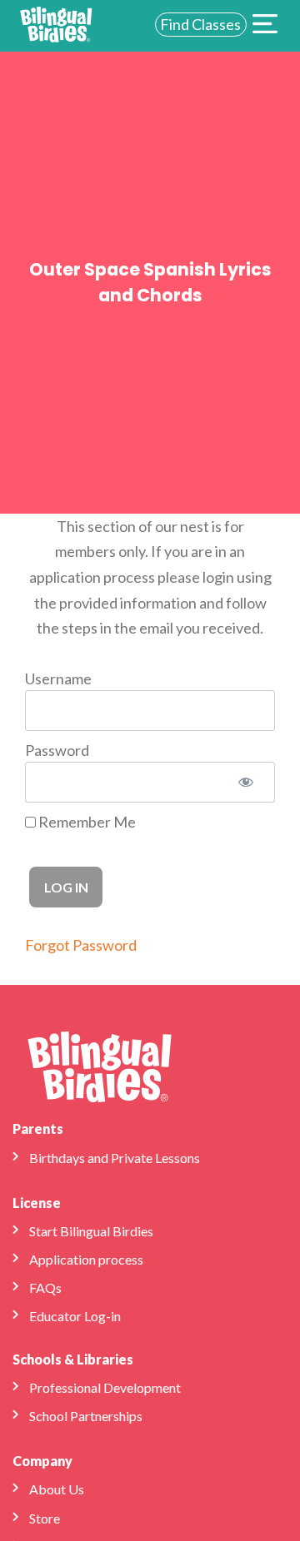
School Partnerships (85, 1416)
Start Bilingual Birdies (91, 1231)
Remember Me (86, 822)
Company (42, 1461)
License (36, 1202)
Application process (86, 1259)
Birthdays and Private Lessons (114, 1158)
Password (57, 750)
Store (44, 1518)
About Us (56, 1489)
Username (58, 678)
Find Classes (200, 24)
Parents (37, 1128)
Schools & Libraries (72, 1359)
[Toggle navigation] (265, 26)
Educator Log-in (75, 1316)
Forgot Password (81, 945)
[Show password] (246, 782)
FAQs (45, 1287)
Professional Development (105, 1387)
